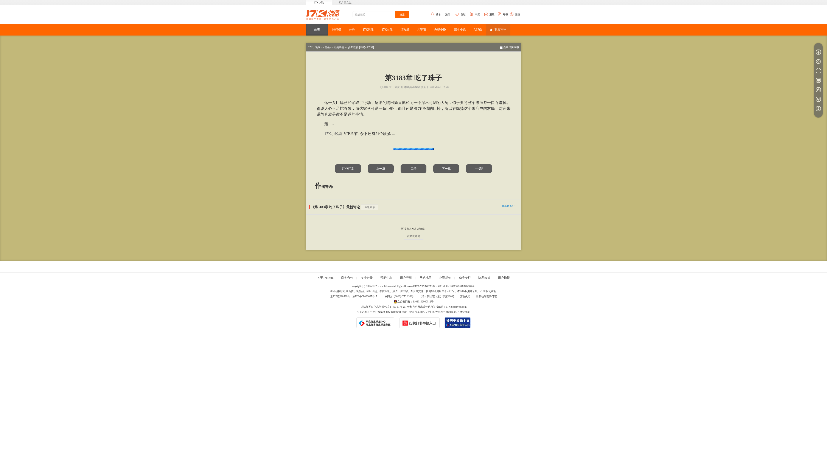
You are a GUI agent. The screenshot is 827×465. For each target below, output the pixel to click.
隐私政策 (484, 277)
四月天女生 (345, 2)
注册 (447, 14)
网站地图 (426, 277)
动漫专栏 (465, 277)
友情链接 (367, 277)
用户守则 (406, 277)
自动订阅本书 (511, 47)
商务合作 (347, 277)
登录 (438, 14)
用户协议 (504, 277)
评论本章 (370, 207)
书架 (477, 14)
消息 (491, 14)
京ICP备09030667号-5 (365, 296)
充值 (517, 14)
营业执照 (465, 296)
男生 (327, 47)
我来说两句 (413, 236)
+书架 (479, 168)
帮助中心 (386, 277)
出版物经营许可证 (486, 296)
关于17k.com (325, 277)
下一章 (446, 168)
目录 (413, 168)
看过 (463, 14)
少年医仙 (353, 47)
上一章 (380, 168)
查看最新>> (508, 206)
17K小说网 (314, 47)
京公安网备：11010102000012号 (415, 301)
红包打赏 (348, 168)
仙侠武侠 (339, 47)
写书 (505, 14)
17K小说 (319, 2)
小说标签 (445, 277)
